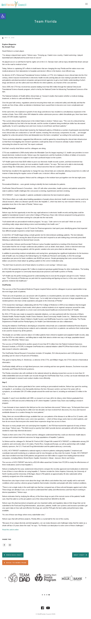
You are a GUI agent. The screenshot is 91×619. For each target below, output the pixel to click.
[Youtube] (48, 609)
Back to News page (16, 563)
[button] (3, 16)
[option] (19, 578)
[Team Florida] (4, 545)
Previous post (14, 555)
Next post (79, 555)
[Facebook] (42, 609)
